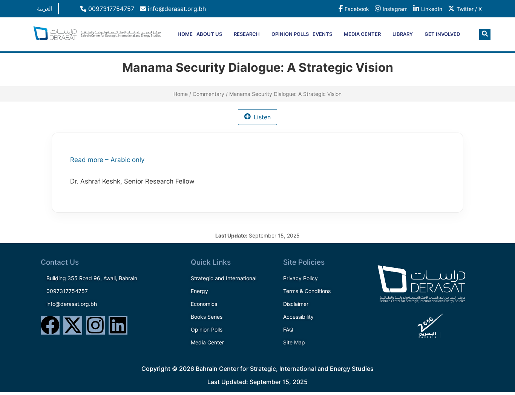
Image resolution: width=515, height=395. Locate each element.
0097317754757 (110, 8)
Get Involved (442, 34)
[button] (484, 34)
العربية (44, 8)
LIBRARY (402, 34)
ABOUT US (209, 34)
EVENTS (322, 34)
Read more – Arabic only (107, 160)
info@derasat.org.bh (176, 8)
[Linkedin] (118, 325)
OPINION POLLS (290, 34)
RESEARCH (247, 34)
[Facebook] (50, 325)
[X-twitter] (72, 325)
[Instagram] (95, 325)
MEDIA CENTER (362, 34)
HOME (185, 34)
